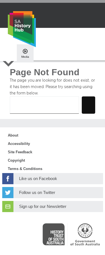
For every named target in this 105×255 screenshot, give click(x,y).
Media (25, 56)
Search (88, 105)
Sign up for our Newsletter (42, 206)
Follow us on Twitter (37, 192)
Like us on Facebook (38, 178)
